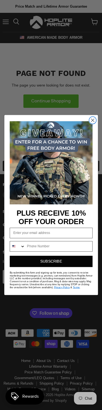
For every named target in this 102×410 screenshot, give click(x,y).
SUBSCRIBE (51, 261)
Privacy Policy (62, 287)
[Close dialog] (92, 120)
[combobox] (17, 246)
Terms (76, 287)
